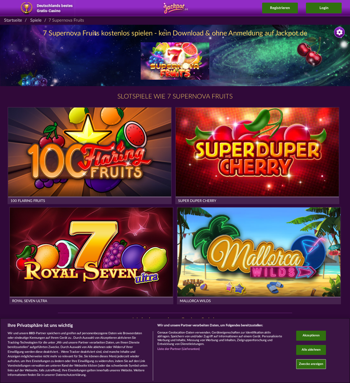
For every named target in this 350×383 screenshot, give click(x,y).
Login (324, 8)
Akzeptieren (311, 335)
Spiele (36, 20)
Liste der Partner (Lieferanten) (178, 349)
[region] (175, 350)
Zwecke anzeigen (311, 364)
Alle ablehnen (311, 349)
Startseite (13, 20)
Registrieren (280, 8)
